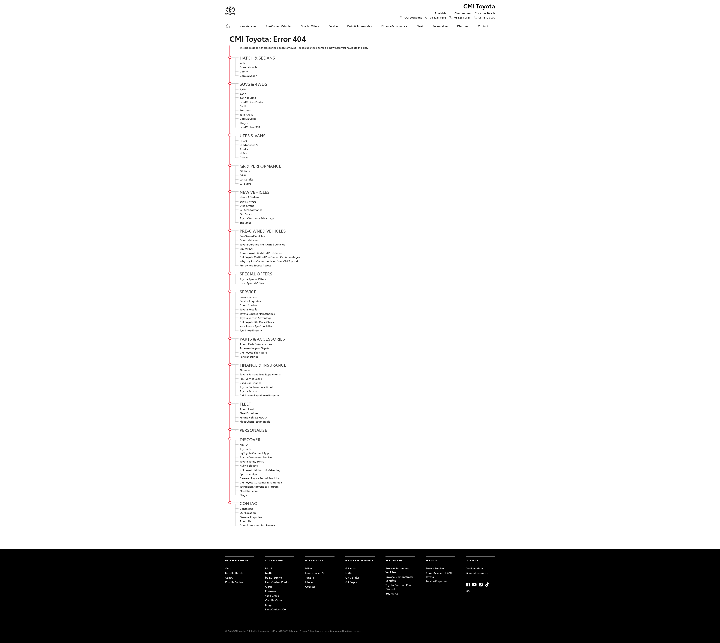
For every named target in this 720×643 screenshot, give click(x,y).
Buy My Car (246, 249)
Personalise (440, 26)
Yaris (242, 63)
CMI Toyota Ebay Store (253, 352)
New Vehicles (247, 26)
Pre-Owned (394, 560)
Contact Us (246, 508)
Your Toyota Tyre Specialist (256, 326)
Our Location (248, 513)
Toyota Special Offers (253, 279)
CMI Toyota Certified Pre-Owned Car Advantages (270, 257)
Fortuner (245, 110)
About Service (248, 305)
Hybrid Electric (249, 465)
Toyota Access (248, 391)
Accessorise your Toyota (254, 348)
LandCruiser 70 (249, 145)
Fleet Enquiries (249, 413)
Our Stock (246, 214)
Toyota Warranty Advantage (257, 218)
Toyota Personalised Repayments (260, 374)
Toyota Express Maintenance (257, 314)
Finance (245, 370)
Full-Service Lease (251, 378)
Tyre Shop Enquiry (251, 330)
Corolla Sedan (248, 76)
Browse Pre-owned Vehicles (397, 570)
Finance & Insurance (394, 26)
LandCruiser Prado (251, 102)
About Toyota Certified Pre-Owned (261, 253)
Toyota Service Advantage (256, 318)
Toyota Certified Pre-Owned (398, 587)
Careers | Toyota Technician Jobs (259, 478)
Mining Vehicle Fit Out (253, 417)
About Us (245, 521)
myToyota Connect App (254, 453)
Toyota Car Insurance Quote (257, 387)
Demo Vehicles (249, 240)
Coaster (244, 157)
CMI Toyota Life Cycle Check (257, 322)
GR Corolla (246, 179)
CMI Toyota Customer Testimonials (261, 482)
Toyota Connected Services (256, 457)
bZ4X (243, 93)
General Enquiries (251, 517)
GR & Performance (260, 166)
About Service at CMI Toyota (439, 574)
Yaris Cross (246, 114)
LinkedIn (468, 591)
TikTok (487, 584)
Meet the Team (249, 491)
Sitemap (293, 630)
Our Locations (413, 17)
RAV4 (243, 89)
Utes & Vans (253, 135)
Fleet (420, 26)
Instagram (480, 584)
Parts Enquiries (249, 356)
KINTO (244, 444)
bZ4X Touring (248, 97)
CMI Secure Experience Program (259, 395)
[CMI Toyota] (230, 11)
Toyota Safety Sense (252, 461)
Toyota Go (246, 449)
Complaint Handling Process (257, 525)
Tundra (244, 149)
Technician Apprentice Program (259, 486)
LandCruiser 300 (250, 127)
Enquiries (245, 222)
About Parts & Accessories (256, 344)
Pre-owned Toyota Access (255, 265)
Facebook (468, 584)
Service (333, 26)
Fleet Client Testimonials (255, 421)
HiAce (243, 153)
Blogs (243, 495)
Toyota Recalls (248, 309)
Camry (244, 71)
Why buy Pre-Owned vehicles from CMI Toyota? (269, 261)
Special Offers (310, 26)
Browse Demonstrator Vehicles (399, 578)
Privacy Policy (306, 630)
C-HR (243, 106)
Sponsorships (248, 474)
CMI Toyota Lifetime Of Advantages (261, 470)
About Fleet (247, 409)
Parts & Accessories (359, 26)
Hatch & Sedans (257, 58)
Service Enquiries (250, 301)
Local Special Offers (252, 283)
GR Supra (245, 183)
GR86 (243, 175)
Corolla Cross (248, 118)
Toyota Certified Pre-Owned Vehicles (262, 244)
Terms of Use (322, 630)
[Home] (228, 26)
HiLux (243, 140)
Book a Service (248, 297)
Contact (483, 26)
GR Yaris (245, 171)
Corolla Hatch (248, 67)
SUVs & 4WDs (253, 84)
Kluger (244, 123)
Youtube (474, 584)
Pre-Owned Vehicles (279, 26)
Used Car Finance (250, 383)
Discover (462, 26)
